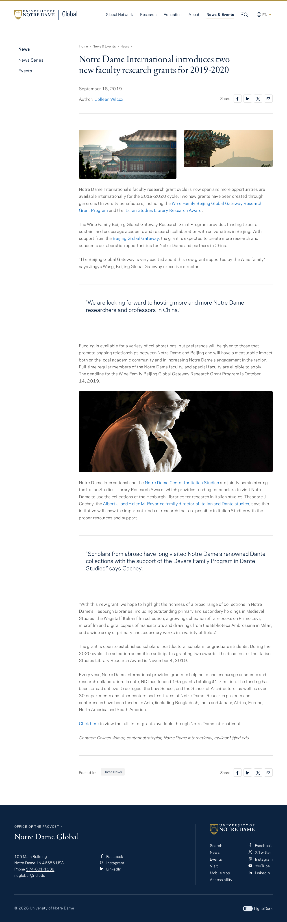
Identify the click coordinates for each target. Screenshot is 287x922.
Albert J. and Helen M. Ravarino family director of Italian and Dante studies (176, 503)
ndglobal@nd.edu (29, 875)
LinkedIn (113, 868)
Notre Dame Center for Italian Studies (182, 482)
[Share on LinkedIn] (248, 99)
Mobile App (220, 872)
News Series (30, 60)
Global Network (119, 14)
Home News (113, 771)
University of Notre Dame (52, 907)
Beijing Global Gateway (136, 238)
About (194, 14)
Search (216, 845)
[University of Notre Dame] (241, 829)
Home (83, 46)
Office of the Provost (36, 826)
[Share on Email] (268, 99)
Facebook (114, 856)
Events (25, 70)
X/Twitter (262, 852)
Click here (89, 723)
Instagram (114, 862)
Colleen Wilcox (108, 99)
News (124, 46)
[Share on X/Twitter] (258, 99)
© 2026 (21, 907)
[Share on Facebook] (237, 99)
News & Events (220, 14)
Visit (214, 865)
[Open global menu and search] (245, 14)
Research (148, 14)
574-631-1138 (40, 868)
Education (172, 14)
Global (69, 13)
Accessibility (221, 879)
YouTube (262, 865)
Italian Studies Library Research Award (163, 210)
